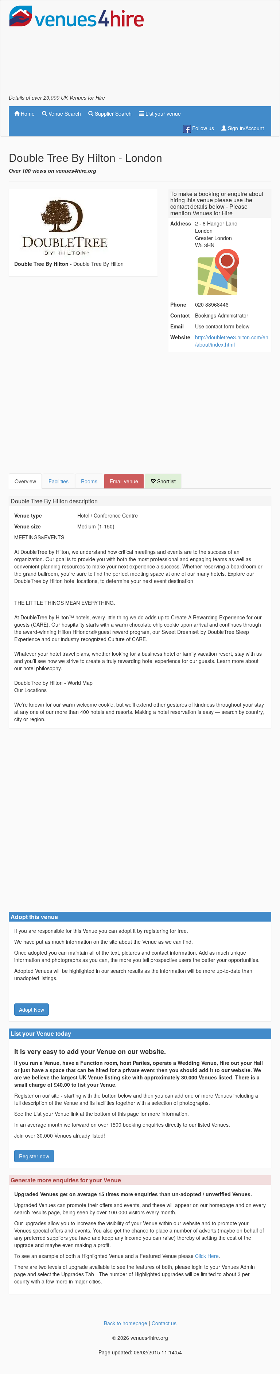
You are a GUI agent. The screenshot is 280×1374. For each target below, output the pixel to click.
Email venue (124, 481)
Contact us (164, 1323)
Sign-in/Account (245, 128)
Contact (180, 315)
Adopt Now (31, 1009)
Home (27, 113)
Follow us (202, 128)
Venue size (27, 526)
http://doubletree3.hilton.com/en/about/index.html (231, 340)
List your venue (162, 113)
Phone (178, 304)
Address (180, 223)
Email (177, 326)
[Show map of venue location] (232, 272)
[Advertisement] (213, 49)
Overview (25, 481)
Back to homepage (125, 1323)
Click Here (207, 1255)
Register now (34, 1156)
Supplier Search (112, 113)
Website (180, 337)
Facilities (58, 481)
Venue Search (64, 113)
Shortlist (166, 481)
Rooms (89, 481)
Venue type (28, 515)
